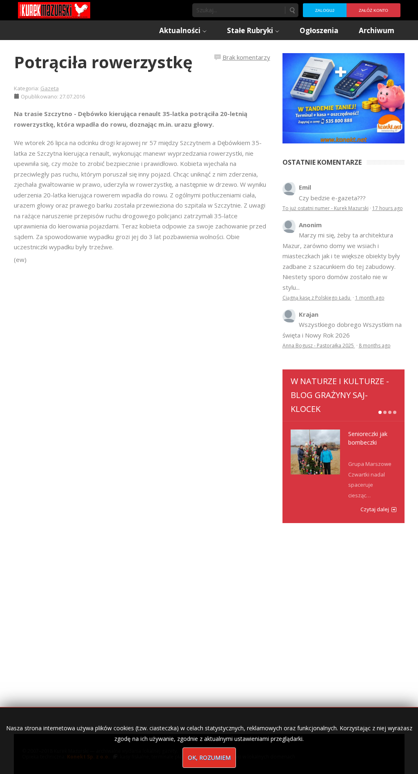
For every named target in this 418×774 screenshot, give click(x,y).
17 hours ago (387, 208)
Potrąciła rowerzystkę (103, 62)
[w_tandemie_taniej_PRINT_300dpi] (343, 97)
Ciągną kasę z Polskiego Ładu (316, 297)
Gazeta (49, 88)
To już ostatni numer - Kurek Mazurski (325, 208)
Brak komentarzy (246, 57)
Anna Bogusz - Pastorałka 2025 (318, 345)
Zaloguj (324, 10)
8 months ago (375, 345)
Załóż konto (373, 10)
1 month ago (370, 297)
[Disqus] (142, 379)
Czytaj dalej (374, 509)
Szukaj (292, 10)
